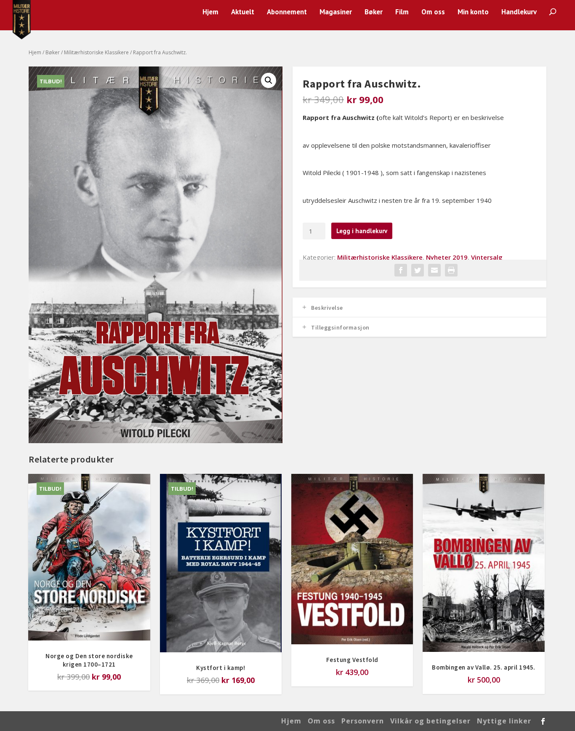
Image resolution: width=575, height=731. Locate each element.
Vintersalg (487, 257)
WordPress (164, 721)
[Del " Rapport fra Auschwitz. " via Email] (434, 270)
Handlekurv (519, 12)
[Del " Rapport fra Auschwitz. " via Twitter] (417, 270)
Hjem (210, 12)
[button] (268, 80)
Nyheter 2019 (447, 257)
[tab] (419, 307)
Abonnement (287, 12)
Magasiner (335, 12)
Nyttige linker (504, 721)
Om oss (433, 12)
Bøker (374, 12)
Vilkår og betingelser (430, 721)
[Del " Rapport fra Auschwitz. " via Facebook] (400, 270)
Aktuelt (242, 12)
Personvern (362, 721)
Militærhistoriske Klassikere (96, 52)
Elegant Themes (88, 721)
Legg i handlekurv (361, 231)
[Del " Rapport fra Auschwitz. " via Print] (451, 270)
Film (402, 12)
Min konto (473, 12)
